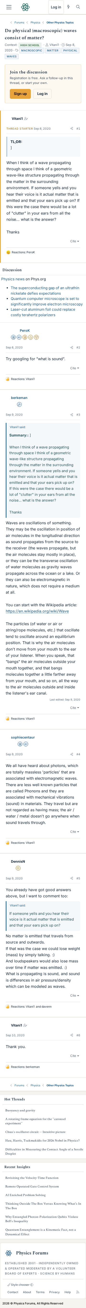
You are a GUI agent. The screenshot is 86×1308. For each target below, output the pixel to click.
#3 (78, 414)
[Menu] (9, 7)
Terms (40, 1292)
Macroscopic (31, 50)
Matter (53, 50)
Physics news (13, 279)
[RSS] (77, 1292)
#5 (78, 878)
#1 (78, 128)
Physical (70, 50)
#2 (78, 347)
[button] (72, 129)
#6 (78, 1035)
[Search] (78, 7)
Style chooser (20, 1284)
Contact (12, 1292)
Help (67, 1292)
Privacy (54, 1292)
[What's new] (68, 7)
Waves (12, 56)
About (27, 1292)
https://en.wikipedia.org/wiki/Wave (37, 611)
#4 (78, 754)
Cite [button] (73, 241)
